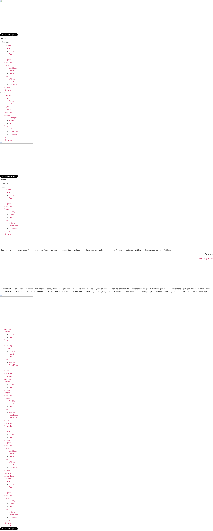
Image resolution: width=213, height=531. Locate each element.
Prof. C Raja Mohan (206, 259)
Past (10, 54)
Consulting (8, 62)
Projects (7, 48)
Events (6, 76)
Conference (13, 85)
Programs (7, 60)
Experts (7, 57)
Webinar (12, 79)
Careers (7, 87)
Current (11, 51)
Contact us (8, 90)
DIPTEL (12, 73)
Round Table (13, 82)
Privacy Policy (9, 376)
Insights (7, 65)
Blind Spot (12, 68)
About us (7, 46)
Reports (11, 71)
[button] (106, 92)
